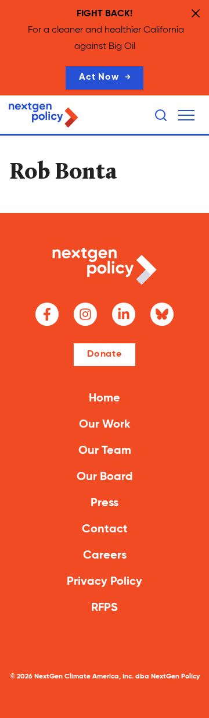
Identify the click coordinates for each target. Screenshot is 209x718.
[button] (186, 115)
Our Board (105, 477)
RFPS (104, 608)
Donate (104, 354)
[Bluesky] (162, 314)
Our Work (105, 425)
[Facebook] (47, 314)
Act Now (99, 77)
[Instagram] (85, 314)
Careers (105, 555)
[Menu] (186, 115)
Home (104, 398)
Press (104, 503)
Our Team (104, 451)
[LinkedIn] (123, 314)
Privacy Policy (104, 582)
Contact (105, 529)
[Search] (161, 115)
